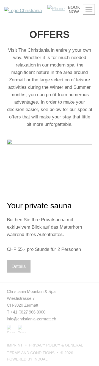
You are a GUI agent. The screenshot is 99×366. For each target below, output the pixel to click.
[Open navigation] (89, 9)
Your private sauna (39, 205)
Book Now (73, 9)
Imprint (15, 345)
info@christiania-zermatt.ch (31, 319)
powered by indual (27, 359)
